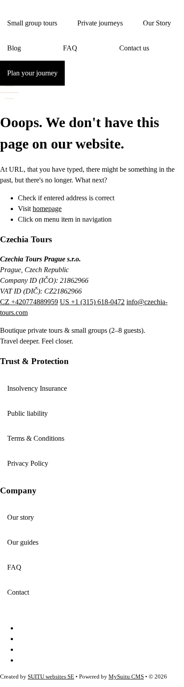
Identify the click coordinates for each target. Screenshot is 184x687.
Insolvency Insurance (37, 388)
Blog (14, 48)
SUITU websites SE (51, 677)
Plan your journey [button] (32, 73)
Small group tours (32, 23)
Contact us (134, 48)
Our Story (157, 23)
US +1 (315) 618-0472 (92, 302)
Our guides (22, 542)
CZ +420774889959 (29, 302)
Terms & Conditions (35, 438)
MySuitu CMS (126, 677)
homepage (47, 208)
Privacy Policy (27, 463)
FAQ (70, 48)
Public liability (27, 413)
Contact (18, 592)
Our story (20, 517)
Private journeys (100, 23)
